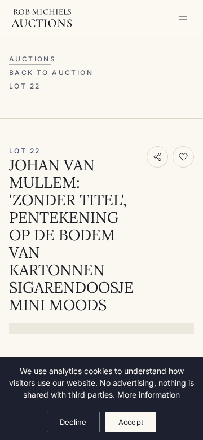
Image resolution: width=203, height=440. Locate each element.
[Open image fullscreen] (101, 328)
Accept (131, 421)
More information (148, 394)
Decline (73, 421)
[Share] (157, 157)
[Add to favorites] (183, 157)
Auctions (32, 59)
